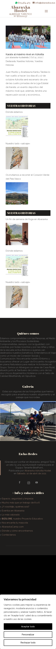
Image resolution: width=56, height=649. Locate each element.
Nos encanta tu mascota (15, 522)
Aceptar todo (28, 626)
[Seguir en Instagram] (28, 482)
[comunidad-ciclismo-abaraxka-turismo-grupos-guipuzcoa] (28, 440)
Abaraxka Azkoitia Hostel (37, 470)
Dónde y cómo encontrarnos (17, 530)
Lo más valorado (11, 514)
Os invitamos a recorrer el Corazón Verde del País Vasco (27, 177)
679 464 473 (24, 3)
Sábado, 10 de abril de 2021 (31, 473)
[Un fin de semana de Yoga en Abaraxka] (17, 234)
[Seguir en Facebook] (19, 482)
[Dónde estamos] (17, 127)
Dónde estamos (14, 112)
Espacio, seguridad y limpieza (17, 498)
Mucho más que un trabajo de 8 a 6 (21, 502)
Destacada (11, 61)
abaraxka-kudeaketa (19, 57)
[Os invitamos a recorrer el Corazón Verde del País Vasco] (17, 193)
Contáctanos (9, 534)
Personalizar (28, 634)
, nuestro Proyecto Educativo (22, 518)
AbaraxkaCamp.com (13, 526)
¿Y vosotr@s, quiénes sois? (15, 506)
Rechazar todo (28, 642)
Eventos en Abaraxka (13, 510)
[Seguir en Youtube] (36, 482)
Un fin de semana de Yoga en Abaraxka (27, 219)
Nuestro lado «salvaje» (18, 143)
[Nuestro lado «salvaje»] (17, 158)
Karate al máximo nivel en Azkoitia (25, 54)
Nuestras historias (25, 61)
